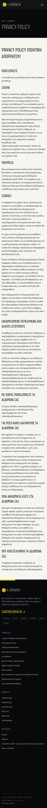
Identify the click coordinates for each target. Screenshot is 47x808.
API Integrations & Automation (14, 652)
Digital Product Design (11, 665)
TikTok (15, 618)
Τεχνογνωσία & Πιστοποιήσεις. (14, 787)
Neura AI (5, 711)
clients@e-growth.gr (13, 611)
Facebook (24, 618)
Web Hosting (7, 670)
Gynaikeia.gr (7, 702)
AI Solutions (6, 656)
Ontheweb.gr (7, 720)
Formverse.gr (7, 707)
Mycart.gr (5, 716)
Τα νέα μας (6, 765)
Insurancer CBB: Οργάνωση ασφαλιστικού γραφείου (23, 744)
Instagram (6, 618)
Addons (5, 739)
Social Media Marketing (11, 683)
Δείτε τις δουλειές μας (11, 769)
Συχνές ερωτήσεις (9, 783)
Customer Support (9, 778)
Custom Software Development (14, 638)
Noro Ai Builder (8, 748)
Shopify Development (10, 647)
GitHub (41, 618)
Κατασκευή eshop (9, 643)
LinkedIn (33, 618)
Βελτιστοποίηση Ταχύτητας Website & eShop (20, 674)
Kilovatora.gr (7, 698)
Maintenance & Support (11, 679)
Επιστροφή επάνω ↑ (8, 803)
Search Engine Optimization (13, 661)
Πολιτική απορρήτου (10, 774)
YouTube (5, 623)
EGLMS (4, 734)
